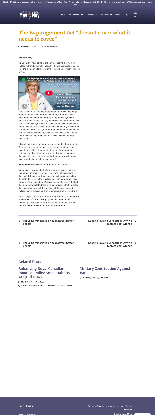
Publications (91, 15)
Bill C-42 (24, 285)
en (135, 13)
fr (135, 16)
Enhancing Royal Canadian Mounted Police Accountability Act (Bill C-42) (44, 272)
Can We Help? (74, 15)
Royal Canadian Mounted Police (46, 285)
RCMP (31, 285)
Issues (117, 15)
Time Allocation (66, 285)
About (62, 15)
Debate (46, 46)
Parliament (104, 15)
